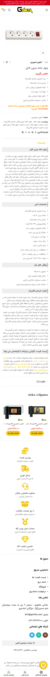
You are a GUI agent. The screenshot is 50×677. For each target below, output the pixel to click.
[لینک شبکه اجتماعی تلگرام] (22, 132)
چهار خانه (37, 121)
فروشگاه (42, 587)
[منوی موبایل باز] (46, 10)
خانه (46, 62)
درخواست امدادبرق (37, 591)
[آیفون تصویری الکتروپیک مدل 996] (37, 411)
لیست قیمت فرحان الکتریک (37, 127)
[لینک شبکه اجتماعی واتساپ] (26, 132)
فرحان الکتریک (9, 121)
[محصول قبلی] (10, 62)
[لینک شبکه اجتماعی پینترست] (32, 132)
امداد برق (41, 582)
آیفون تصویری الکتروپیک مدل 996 (36, 424)
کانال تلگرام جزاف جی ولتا (20, 366)
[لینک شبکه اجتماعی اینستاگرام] (45, 635)
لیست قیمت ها (39, 577)
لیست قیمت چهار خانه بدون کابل (16, 124)
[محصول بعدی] (3, 62)
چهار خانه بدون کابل (24, 121)
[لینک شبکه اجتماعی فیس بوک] (35, 132)
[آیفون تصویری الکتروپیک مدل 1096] (13, 411)
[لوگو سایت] (25, 9)
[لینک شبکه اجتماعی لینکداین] (29, 132)
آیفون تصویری (36, 62)
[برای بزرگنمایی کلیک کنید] (43, 53)
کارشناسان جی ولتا (22, 363)
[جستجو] (9, 10)
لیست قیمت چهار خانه (39, 124)
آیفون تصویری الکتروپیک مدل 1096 (13, 424)
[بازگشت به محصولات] (6, 62)
